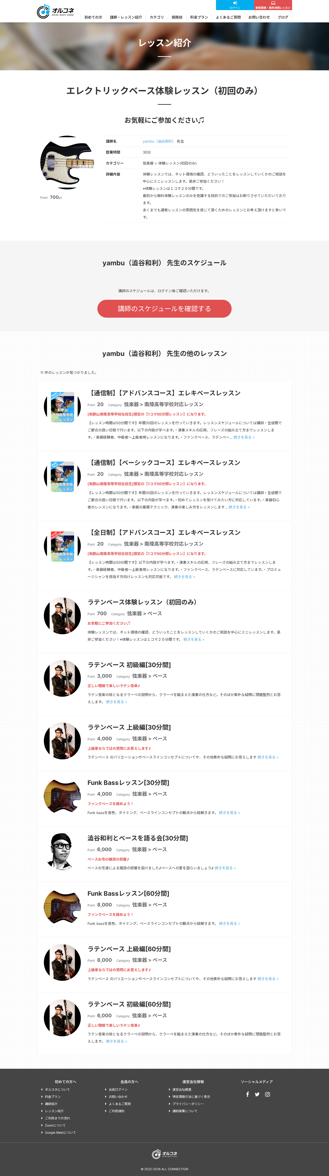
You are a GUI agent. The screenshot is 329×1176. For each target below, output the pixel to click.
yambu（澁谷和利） (159, 141)
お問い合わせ (259, 17)
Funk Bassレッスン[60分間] (128, 893)
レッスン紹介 (54, 1111)
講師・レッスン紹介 (126, 17)
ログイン (235, 7)
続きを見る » (244, 437)
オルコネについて (57, 1089)
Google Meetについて (60, 1132)
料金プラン (199, 17)
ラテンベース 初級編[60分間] (129, 1004)
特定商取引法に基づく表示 (191, 1097)
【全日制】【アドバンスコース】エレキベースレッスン (164, 532)
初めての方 (93, 17)
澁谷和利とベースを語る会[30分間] (138, 838)
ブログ (283, 17)
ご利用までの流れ (57, 1118)
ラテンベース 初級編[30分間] (129, 665)
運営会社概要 (182, 1089)
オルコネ (55, 11)
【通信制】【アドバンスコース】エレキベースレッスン (164, 393)
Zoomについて (55, 1125)
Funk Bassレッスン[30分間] (128, 782)
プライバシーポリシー (188, 1104)
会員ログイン (118, 1089)
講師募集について (185, 1111)
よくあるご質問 (228, 17)
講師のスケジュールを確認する (164, 309)
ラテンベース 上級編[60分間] (129, 949)
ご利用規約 (116, 1111)
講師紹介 (51, 1104)
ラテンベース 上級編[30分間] (129, 727)
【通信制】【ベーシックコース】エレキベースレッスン (164, 463)
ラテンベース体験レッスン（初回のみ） (144, 602)
